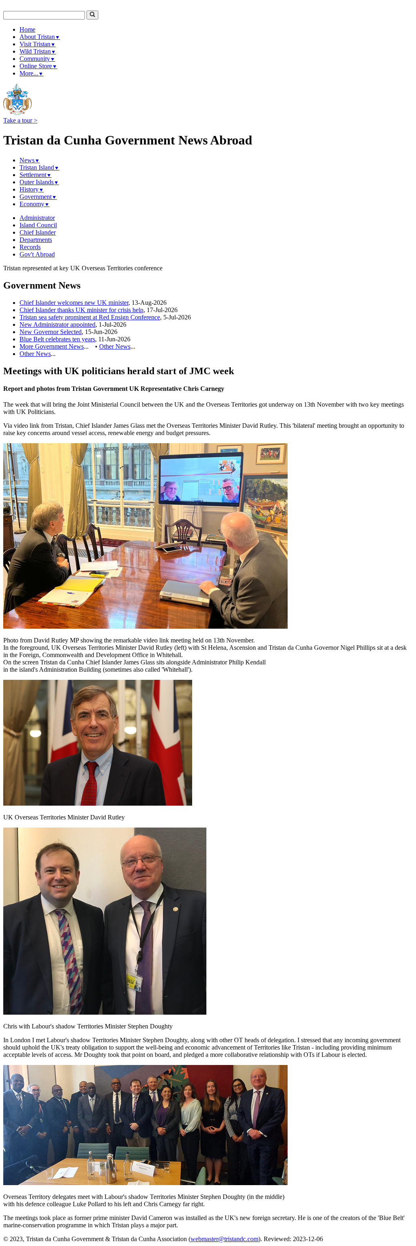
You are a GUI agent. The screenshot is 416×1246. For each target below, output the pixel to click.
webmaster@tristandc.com (224, 1238)
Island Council (38, 225)
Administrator (37, 217)
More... (31, 73)
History (32, 189)
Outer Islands (39, 182)
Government (38, 196)
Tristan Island (39, 167)
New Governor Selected (51, 331)
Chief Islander (38, 232)
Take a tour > (20, 120)
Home (27, 29)
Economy (35, 203)
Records (30, 247)
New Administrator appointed (57, 324)
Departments (36, 239)
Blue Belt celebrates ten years (57, 339)
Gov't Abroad (37, 254)
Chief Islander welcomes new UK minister (74, 302)
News (30, 160)
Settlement (36, 174)
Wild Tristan (38, 51)
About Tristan (40, 36)
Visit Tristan (38, 44)
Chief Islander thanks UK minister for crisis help (81, 309)
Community (37, 58)
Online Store (38, 66)
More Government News (52, 346)
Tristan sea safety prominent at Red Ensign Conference (90, 317)
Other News (114, 346)
